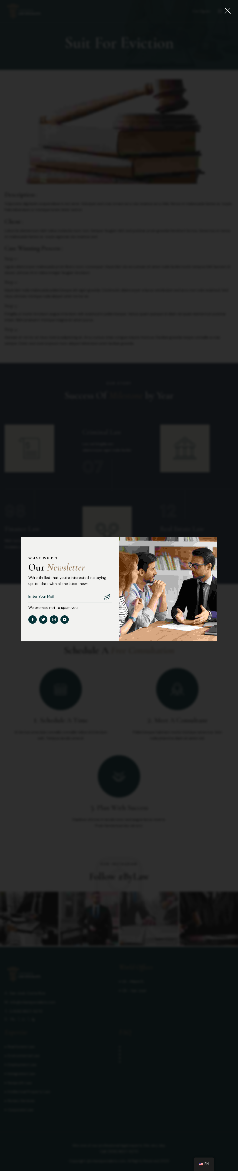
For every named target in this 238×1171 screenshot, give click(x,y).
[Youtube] (64, 619)
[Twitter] (43, 619)
